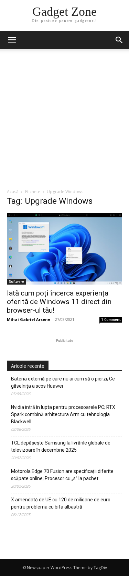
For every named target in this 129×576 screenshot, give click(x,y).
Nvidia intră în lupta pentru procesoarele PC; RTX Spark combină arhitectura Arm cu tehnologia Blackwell (63, 414)
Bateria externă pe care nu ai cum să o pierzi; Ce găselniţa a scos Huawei (63, 382)
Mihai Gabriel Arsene (28, 319)
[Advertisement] (64, 121)
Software (16, 281)
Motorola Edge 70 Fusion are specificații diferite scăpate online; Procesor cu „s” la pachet (62, 474)
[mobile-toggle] (12, 40)
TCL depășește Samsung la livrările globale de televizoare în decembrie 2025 (60, 446)
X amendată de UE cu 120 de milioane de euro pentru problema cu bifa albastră (60, 503)
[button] (119, 40)
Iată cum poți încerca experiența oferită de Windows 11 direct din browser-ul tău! (59, 301)
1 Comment (111, 319)
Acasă (13, 192)
